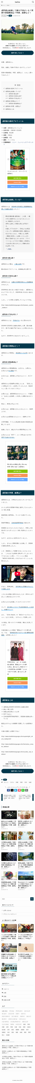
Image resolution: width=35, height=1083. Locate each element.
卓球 (7, 1027)
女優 (16, 1027)
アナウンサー (19, 1011)
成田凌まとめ (10, 109)
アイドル (12, 1011)
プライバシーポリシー (10, 914)
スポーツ (6, 989)
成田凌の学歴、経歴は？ (13, 106)
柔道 (13, 1029)
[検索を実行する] (32, 899)
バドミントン (22, 1019)
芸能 (10, 15)
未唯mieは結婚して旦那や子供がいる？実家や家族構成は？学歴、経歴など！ (17, 1062)
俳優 (17, 782)
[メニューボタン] (2, 2)
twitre (17, 2)
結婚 (30, 782)
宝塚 (20, 1027)
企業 (5, 993)
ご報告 (9, 249)
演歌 (13, 1032)
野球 (29, 1032)
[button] (8, 790)
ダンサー (4, 1019)
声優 (11, 1027)
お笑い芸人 (4, 1011)
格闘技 (22, 1029)
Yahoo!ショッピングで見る (17, 186)
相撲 (17, 1032)
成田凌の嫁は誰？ (14, 94)
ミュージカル (5, 1024)
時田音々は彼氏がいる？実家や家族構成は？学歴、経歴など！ (17, 1052)
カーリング (27, 1011)
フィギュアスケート (15, 1021)
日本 (26, 782)
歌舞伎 (3, 1032)
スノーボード (15, 1016)
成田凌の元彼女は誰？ (15, 96)
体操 (24, 1024)
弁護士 (28, 1027)
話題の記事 (7, 1000)
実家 (21, 782)
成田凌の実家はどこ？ (13, 101)
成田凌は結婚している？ (13, 91)
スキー (17, 1013)
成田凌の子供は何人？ (15, 98)
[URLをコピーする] (26, 790)
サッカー (4, 1013)
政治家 (3, 1029)
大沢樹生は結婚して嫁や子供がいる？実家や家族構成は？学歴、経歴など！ (17, 1057)
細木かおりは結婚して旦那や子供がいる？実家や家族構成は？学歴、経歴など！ (17, 1046)
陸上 (3, 1035)
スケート (23, 1013)
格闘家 (17, 1029)
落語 (25, 1032)
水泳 (8, 1032)
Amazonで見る (17, 182)
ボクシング (25, 1021)
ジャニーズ (11, 1013)
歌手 (27, 1029)
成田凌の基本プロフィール (14, 88)
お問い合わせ (7, 910)
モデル (12, 782)
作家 (29, 1024)
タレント (6, 782)
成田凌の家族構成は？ (15, 103)
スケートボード (6, 1016)
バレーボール (5, 1021)
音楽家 (8, 1035)
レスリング (18, 1024)
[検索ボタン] (33, 2)
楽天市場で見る (17, 178)
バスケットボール (12, 1019)
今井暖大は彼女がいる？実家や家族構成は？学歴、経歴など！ (17, 1068)
